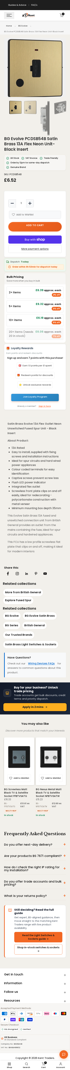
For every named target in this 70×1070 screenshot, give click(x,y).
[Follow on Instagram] (17, 573)
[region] (35, 67)
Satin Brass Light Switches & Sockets (30, 644)
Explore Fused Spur (18, 600)
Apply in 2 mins (32, 707)
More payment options (35, 249)
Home (9, 25)
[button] (35, 68)
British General (34, 625)
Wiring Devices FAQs (41, 663)
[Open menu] (9, 15)
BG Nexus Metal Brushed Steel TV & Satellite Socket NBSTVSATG (20, 793)
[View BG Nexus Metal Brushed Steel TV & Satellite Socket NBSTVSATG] (20, 761)
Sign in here (45, 406)
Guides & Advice (17, 5)
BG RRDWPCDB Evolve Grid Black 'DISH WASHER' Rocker (50, 793)
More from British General (23, 592)
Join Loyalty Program (35, 396)
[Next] (62, 67)
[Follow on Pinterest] (36, 573)
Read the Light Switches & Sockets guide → (38, 937)
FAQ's (34, 5)
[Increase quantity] (30, 203)
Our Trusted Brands (18, 635)
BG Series (11, 625)
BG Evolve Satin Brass (40, 616)
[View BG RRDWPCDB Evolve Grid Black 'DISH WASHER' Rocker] (52, 761)
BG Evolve (22, 25)
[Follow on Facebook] (8, 573)
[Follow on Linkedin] (26, 574)
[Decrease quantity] (12, 203)
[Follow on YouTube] (45, 573)
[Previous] (8, 67)
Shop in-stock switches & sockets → (38, 949)
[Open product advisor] (63, 1054)
